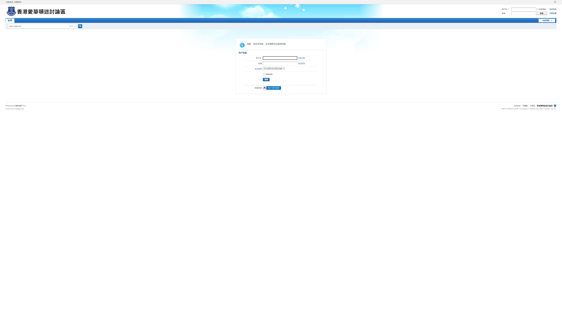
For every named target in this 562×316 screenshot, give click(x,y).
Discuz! (19, 106)
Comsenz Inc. (19, 109)
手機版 (525, 106)
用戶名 (504, 9)
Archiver (517, 106)
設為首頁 (9, 2)
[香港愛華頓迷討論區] (36, 16)
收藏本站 (17, 2)
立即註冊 (552, 13)
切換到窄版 (554, 2)
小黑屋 (532, 106)
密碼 (503, 13)
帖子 (71, 26)
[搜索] (80, 26)
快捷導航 (546, 20)
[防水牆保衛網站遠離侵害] (555, 106)
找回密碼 (552, 9)
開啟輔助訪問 (552, 2)
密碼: (260, 63)
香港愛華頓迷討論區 (545, 106)
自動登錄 (542, 9)
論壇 (10, 20)
